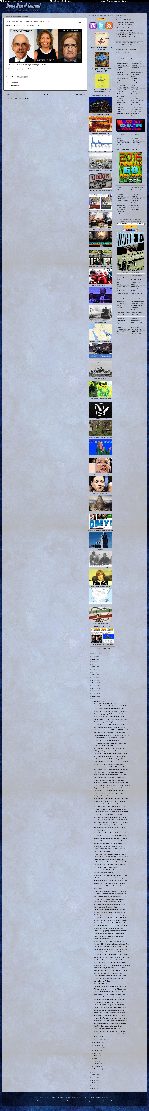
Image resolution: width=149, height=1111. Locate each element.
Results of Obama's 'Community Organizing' (114, 1)
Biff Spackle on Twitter (137, 323)
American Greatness (123, 61)
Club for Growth (135, 140)
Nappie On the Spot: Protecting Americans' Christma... (110, 788)
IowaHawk (120, 203)
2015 (94, 685)
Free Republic (121, 85)
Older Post (80, 94)
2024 (94, 661)
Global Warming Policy (137, 280)
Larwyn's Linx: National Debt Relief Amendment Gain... (111, 767)
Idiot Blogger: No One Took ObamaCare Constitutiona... (111, 925)
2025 (94, 659)
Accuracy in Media (136, 190)
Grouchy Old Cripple (122, 200)
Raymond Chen (121, 323)
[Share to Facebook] (25, 77)
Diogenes (119, 192)
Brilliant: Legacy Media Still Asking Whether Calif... (109, 936)
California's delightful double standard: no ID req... (109, 1010)
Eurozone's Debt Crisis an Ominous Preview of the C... (111, 859)
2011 (94, 696)
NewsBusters (135, 214)
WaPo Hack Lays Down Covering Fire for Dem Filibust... (111, 811)
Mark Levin (120, 100)
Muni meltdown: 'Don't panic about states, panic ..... (110, 793)
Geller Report (120, 91)
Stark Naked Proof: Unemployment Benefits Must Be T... (111, 960)
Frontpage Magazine (122, 87)
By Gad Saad (102, 48)
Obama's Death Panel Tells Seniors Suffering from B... (110, 883)
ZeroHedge (134, 149)
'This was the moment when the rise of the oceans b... (110, 989)
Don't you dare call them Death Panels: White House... (111, 774)
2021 (94, 669)
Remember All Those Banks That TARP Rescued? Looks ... (112, 923)
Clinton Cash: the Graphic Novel (61, 1)
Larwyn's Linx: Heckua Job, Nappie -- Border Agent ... (110, 891)
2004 (94, 1085)
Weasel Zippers (121, 115)
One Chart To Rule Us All (101, 983)
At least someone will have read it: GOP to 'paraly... (109, 886)
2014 (94, 688)
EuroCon (119, 83)
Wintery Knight (135, 314)
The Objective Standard (137, 105)
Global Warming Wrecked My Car (104, 722)
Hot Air (118, 94)
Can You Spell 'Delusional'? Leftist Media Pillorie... (109, 991)
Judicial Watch (121, 140)
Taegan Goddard (136, 192)
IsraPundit (119, 284)
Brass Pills (120, 136)
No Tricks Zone (135, 288)
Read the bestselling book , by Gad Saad (101, 90)
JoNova (133, 284)
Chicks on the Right (136, 61)
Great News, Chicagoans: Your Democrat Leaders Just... (111, 1015)
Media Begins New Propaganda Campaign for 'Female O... (112, 785)
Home (45, 94)
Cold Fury (119, 307)
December (97, 701)
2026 (94, 656)
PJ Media (119, 105)
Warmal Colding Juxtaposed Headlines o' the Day (109, 848)
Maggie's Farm (121, 314)
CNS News (120, 72)
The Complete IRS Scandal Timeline (126, 44)
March (96, 1063)
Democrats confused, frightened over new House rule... (111, 870)
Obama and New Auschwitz (124, 30)
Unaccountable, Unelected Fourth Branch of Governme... (111, 798)
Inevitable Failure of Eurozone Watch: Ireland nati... (110, 801)
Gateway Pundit (121, 89)
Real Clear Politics (136, 216)
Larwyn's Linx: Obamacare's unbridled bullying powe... (111, 835)
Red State (134, 96)
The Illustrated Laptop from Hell (125, 24)
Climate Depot (135, 277)
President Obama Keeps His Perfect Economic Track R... (111, 735)
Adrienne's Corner (122, 299)
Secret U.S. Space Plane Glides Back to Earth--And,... (110, 1007)
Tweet (79, 23)
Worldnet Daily (135, 113)
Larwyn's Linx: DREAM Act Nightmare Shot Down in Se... (111, 856)
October (96, 1045)
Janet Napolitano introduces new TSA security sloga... (110, 748)
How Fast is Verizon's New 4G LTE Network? (108, 843)
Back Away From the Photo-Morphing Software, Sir (109, 772)
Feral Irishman (121, 198)
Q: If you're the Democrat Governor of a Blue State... (110, 732)
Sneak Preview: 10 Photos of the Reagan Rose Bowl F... (111, 719)
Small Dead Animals (136, 305)
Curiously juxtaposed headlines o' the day (107, 1028)
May (95, 1058)
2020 (94, 672)
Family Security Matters (123, 312)
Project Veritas (121, 144)
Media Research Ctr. (137, 207)
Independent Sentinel (137, 72)
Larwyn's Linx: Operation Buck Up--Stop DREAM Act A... (111, 917)
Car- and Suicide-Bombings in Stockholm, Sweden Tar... (111, 944)
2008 (94, 1075)
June (95, 1055)
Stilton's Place (121, 211)
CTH (118, 76)
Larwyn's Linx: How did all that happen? (106, 740)
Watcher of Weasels (136, 312)
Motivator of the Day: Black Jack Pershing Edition (109, 899)
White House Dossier (123, 149)
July (95, 1053)
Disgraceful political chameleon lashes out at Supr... (110, 827)
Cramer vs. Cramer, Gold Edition (104, 745)
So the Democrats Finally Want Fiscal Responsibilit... (110, 743)
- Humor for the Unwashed (128, 55)
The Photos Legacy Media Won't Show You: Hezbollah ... (111, 949)
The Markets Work (136, 107)
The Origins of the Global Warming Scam (127, 32)
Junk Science (135, 286)
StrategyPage (120, 288)
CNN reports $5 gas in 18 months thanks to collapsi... (110, 751)
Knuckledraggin (121, 205)
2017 (94, 680)
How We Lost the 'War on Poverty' (126, 47)
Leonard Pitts (134, 205)
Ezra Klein (134, 196)
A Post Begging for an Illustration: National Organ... (109, 878)
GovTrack (120, 138)
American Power (121, 301)
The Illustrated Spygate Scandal (11, 1)
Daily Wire (134, 65)
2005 (94, 1083)
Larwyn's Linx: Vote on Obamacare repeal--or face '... (110, 1031)
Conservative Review (123, 74)
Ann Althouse (134, 59)
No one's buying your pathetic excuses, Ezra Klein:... (110, 714)
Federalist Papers (136, 198)
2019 (94, 675)
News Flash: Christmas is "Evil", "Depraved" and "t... (110, 817)
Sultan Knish (134, 102)
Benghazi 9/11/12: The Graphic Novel (126, 36)
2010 (94, 698)
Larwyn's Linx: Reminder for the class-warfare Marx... (110, 1018)
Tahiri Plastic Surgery (137, 331)
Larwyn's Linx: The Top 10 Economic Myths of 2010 (110, 941)
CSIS (118, 280)
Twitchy (119, 147)
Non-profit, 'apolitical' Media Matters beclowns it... (109, 973)
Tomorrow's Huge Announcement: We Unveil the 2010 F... (112, 782)
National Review (121, 102)
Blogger (105, 1097)
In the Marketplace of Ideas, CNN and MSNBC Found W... (112, 730)
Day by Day (120, 194)
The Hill (119, 111)
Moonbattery (134, 87)
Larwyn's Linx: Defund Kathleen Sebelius (107, 804)
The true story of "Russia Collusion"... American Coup (101, 69)
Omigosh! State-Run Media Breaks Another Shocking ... (111, 920)
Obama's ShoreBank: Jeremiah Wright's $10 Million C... (111, 838)
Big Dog (119, 305)
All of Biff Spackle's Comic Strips (102, 645)
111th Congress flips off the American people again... (110, 915)
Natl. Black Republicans (137, 301)
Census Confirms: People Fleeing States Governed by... (111, 833)
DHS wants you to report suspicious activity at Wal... (110, 994)
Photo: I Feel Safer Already (102, 851)
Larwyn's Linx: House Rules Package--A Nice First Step (111, 711)
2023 (94, 664)
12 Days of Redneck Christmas (103, 796)
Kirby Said (134, 78)
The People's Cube (122, 214)
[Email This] (18, 77)
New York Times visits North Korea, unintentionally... (110, 756)
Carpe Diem (134, 138)
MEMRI (133, 211)
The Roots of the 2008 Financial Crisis (127, 39)
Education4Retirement (137, 325)
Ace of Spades (121, 59)
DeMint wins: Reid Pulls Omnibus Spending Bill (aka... (111, 880)
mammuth (92, 1097)
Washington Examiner (123, 113)
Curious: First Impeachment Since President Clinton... (110, 976)
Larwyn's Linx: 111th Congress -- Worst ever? (108, 825)
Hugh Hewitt (120, 96)
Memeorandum (135, 209)
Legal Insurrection (136, 80)
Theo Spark (134, 310)
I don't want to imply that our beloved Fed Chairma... (110, 968)
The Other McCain (136, 109)
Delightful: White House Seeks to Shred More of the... (110, 1023)
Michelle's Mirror (121, 207)
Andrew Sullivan (135, 194)
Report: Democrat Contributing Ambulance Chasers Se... (111, 761)
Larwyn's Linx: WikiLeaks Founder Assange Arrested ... (111, 997)
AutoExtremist (121, 320)
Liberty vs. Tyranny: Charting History (126, 28)
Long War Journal (122, 286)
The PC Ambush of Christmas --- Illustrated (107, 907)
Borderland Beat (121, 277)
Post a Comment (14, 85)
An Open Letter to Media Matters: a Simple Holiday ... (110, 759)
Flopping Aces (135, 67)
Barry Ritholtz (135, 136)
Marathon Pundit (135, 299)
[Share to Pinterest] (27, 77)
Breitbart (119, 70)
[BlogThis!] (20, 77)
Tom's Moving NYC (136, 329)
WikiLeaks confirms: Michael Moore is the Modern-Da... (111, 862)
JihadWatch (134, 203)
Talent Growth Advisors (137, 333)
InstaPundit (120, 98)
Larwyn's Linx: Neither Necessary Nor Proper (108, 901)
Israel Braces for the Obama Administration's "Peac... (110, 904)
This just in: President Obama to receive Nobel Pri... (110, 764)
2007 (94, 1077)
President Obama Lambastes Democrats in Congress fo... (112, 986)
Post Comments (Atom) (21, 98)
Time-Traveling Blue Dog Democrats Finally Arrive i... (110, 962)
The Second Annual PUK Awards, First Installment (109, 1002)
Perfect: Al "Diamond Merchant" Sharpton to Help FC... (111, 841)
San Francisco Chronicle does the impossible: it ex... (110, 909)
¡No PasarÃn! (120, 303)
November (97, 1042)
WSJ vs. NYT (98, 888)
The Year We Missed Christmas (103, 872)
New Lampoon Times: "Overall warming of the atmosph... (111, 769)
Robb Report (120, 331)
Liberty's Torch (135, 83)
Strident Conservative (137, 100)
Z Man (133, 115)
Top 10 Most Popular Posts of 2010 (105, 703)
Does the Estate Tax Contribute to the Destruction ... (110, 854)
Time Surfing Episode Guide (124, 20)
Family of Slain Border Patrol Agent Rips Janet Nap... (110, 809)
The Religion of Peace (123, 293)
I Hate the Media (135, 200)
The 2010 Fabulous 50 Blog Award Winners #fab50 (110, 777)
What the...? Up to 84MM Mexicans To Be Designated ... (111, 952)
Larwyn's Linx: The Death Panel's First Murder (108, 814)
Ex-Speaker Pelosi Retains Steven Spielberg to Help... (111, 819)
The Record (120, 291)
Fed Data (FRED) (136, 144)
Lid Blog (133, 85)
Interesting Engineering (123, 329)
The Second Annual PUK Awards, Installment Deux (110, 999)
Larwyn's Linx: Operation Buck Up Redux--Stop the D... (111, 864)
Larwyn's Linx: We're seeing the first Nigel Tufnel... (109, 1005)
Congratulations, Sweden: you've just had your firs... (110, 933)
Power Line (120, 107)
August (96, 1050)
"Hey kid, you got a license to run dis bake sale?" (109, 1034)
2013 (94, 690)
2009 (94, 1072)
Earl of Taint (120, 196)
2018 (94, 677)
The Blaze (119, 67)
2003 (94, 1088)
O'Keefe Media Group (123, 142)
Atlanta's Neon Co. (136, 320)
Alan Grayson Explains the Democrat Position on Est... (111, 946)
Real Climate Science (137, 291)
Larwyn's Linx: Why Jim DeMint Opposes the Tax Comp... (111, 954)
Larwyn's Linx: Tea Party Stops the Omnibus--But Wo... (111, 875)
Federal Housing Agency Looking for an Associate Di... (111, 931)
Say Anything (134, 98)
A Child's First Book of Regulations (126, 49)
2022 (94, 667)
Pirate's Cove (135, 91)
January (96, 1069)
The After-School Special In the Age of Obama (108, 1026)
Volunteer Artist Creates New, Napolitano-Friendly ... (110, 737)
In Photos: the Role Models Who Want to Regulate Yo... (111, 1020)
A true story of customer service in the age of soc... (109, 708)
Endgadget (120, 327)
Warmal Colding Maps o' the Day (104, 938)
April (95, 1061)
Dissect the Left (121, 310)
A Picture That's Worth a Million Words (105, 867)
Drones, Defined (99, 1036)
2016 (94, 683)
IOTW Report (135, 74)
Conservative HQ (136, 63)
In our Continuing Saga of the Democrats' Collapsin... (110, 716)
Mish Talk (133, 147)
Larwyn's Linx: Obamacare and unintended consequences (112, 965)
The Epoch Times (122, 80)
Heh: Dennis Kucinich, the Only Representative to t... (110, 727)
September (97, 1048)
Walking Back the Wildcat (102, 981)
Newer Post (10, 94)
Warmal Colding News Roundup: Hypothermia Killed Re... (112, 957)
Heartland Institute (136, 282)
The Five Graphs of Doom (102, 1039)
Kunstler (133, 76)
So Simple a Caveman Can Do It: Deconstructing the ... (111, 894)
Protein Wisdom (135, 94)
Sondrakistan (134, 307)
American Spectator (122, 63)
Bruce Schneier (121, 333)
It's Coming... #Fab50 (100, 830)
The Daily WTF (121, 325)
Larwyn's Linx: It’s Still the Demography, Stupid (108, 846)
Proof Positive (121, 209)
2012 (94, 693)
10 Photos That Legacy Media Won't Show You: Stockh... (111, 912)
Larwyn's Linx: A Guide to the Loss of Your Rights (109, 978)
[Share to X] (22, 77)
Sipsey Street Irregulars (137, 303)
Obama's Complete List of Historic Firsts (127, 42)
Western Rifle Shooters (137, 111)
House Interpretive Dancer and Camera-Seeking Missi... (111, 822)
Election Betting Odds (123, 78)
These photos (10, 25)
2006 (94, 1080)
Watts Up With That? (137, 293)
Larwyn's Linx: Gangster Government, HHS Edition (109, 780)
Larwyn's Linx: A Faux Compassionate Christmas (109, 790)
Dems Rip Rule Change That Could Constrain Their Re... (111, 706)
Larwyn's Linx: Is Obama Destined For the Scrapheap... (111, 753)
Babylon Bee (120, 190)
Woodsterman (121, 216)
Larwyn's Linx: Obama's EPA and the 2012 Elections (110, 724)
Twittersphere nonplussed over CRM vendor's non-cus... (111, 970)
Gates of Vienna (135, 70)
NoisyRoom (134, 89)
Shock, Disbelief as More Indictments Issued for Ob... (110, 896)
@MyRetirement (135, 327)
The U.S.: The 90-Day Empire (124, 34)
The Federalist (121, 109)
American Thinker (122, 65)
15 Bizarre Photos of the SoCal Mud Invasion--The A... (110, 806)
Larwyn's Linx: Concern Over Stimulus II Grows (108, 928)
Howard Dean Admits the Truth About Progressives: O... (111, 1013)
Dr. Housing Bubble (136, 142)
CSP (118, 282)
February (97, 1066)
